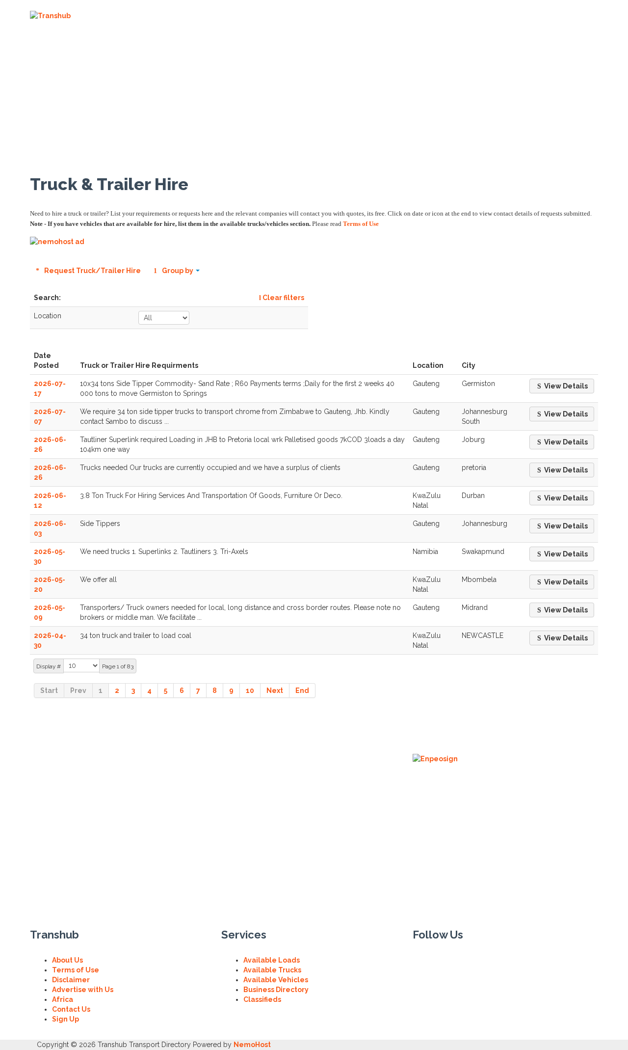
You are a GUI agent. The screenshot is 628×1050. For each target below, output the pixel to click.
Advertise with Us (82, 990)
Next (274, 690)
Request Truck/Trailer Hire (92, 271)
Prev (78, 690)
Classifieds (262, 999)
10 (250, 690)
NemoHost (252, 1045)
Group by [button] (177, 271)
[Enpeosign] (435, 758)
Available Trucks (272, 970)
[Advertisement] (457, 76)
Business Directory (276, 990)
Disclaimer (71, 980)
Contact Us (71, 1009)
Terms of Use (361, 223)
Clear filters (282, 298)
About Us (67, 960)
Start (49, 690)
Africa (62, 999)
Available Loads (271, 960)
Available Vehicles (275, 980)
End (302, 690)
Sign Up (65, 1019)
